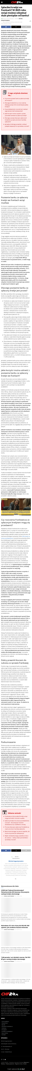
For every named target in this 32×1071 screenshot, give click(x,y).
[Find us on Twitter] (3, 1059)
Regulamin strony (18, 1063)
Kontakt (4, 1034)
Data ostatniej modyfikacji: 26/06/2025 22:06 (12, 22)
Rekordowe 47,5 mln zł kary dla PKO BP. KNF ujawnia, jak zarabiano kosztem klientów (15, 926)
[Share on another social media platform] (26, 27)
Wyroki (3, 1024)
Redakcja (3, 1063)
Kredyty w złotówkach (7, 1031)
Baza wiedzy (5, 1033)
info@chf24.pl (8, 1052)
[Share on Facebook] (6, 27)
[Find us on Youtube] (5, 1059)
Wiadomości (4, 1023)
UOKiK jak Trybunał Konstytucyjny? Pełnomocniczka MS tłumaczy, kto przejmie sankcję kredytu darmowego (15, 892)
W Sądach (4, 1029)
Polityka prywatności (10, 1063)
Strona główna (5, 1021)
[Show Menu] (2, 2)
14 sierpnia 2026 (18, 961)
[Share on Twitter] (16, 27)
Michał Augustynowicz (16, 861)
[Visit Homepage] (17, 2)
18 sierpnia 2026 (18, 929)
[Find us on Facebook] (1, 1059)
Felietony (4, 1028)
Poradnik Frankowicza (7, 1026)
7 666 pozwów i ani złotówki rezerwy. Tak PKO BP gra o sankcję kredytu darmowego (15, 958)
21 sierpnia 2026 (18, 896)
